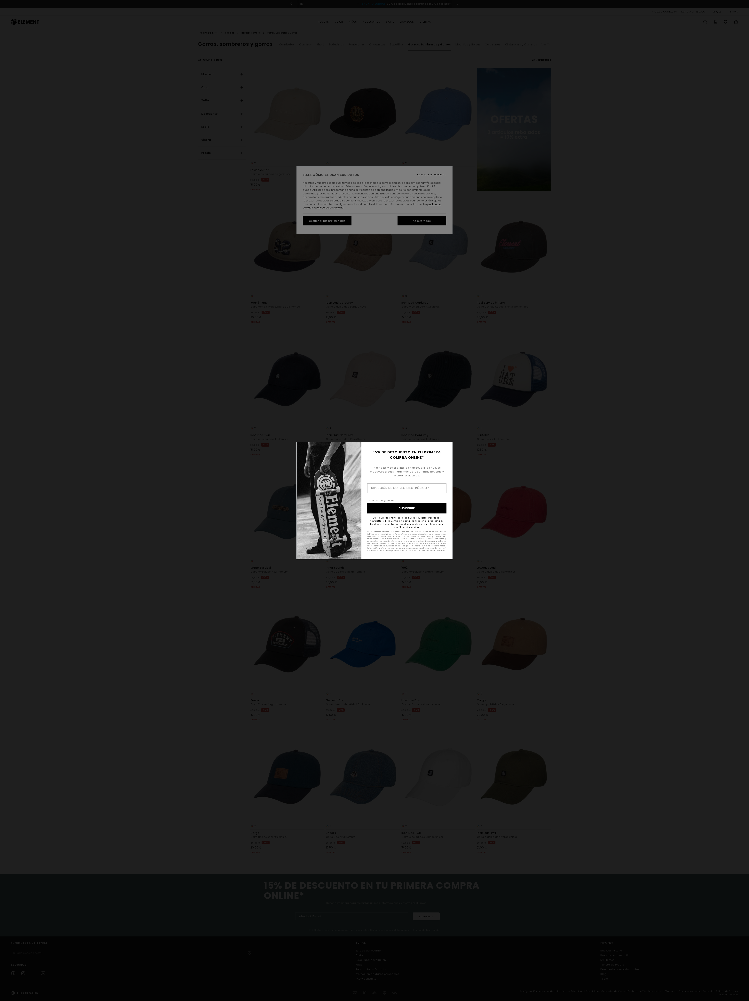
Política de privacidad (377, 534)
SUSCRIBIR (407, 508)
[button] (449, 445)
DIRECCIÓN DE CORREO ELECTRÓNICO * (400, 488)
